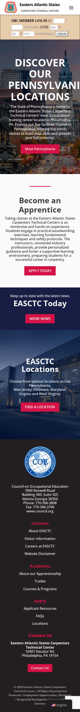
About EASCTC (40, 531)
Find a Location (40, 407)
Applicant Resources (40, 608)
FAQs (40, 616)
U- (50, 21)
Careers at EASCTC (40, 546)
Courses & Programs (40, 589)
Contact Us (40, 668)
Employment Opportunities (40, 695)
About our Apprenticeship (40, 573)
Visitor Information (40, 538)
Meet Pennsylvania (40, 149)
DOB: (44, 27)
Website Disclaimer (40, 553)
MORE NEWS (40, 318)
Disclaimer (65, 695)
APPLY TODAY (40, 270)
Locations (40, 623)
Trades (40, 581)
